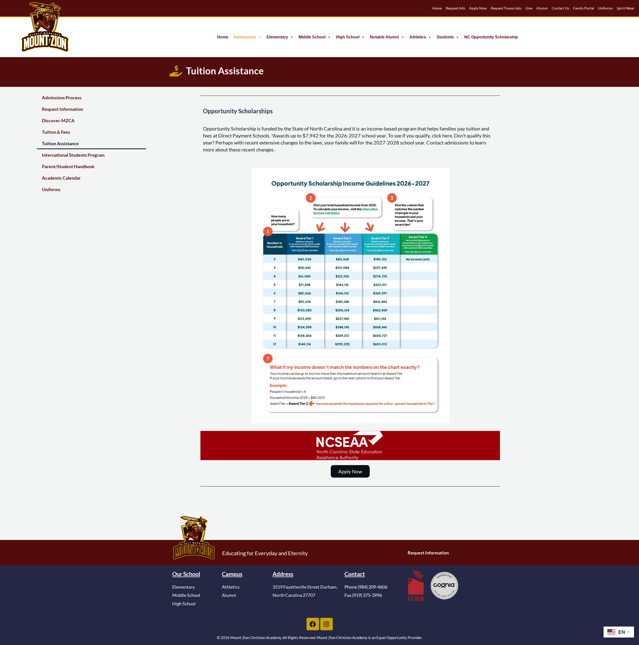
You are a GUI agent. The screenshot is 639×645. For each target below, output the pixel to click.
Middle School (312, 37)
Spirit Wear (626, 8)
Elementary (277, 37)
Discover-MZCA (58, 120)
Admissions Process (61, 97)
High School (347, 37)
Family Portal (583, 8)
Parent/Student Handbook (68, 166)
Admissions (244, 37)
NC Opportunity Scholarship (491, 37)
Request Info (455, 8)
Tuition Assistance (60, 143)
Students (445, 37)
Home (437, 8)
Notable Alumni (384, 37)
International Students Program (73, 155)
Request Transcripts (506, 8)
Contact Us (560, 8)
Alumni (542, 8)
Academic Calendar (61, 178)
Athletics (417, 37)
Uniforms (605, 8)
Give (528, 8)
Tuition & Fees (56, 132)
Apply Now (478, 8)
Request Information (62, 109)
